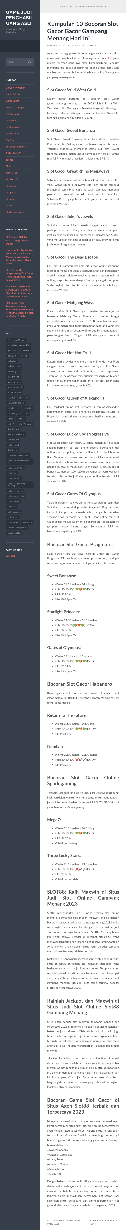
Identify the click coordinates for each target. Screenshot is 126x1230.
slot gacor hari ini (15, 491)
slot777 (21, 418)
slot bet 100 (12, 179)
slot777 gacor (25, 424)
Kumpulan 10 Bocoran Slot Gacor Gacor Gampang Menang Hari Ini (82, 31)
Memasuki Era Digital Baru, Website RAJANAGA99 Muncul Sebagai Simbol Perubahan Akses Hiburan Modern (20, 257)
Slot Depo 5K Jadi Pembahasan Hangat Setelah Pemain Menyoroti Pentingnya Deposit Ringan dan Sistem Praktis (19, 309)
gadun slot (25, 350)
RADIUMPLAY (13, 153)
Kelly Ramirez (77, 45)
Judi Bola (10, 555)
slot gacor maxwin (16, 496)
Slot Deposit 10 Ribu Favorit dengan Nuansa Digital (17, 240)
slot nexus (11, 199)
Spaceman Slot (14, 533)
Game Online (12, 100)
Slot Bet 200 (13, 439)
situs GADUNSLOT (16, 403)
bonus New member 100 (19, 345)
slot (26, 413)
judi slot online (14, 366)
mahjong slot (13, 376)
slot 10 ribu (12, 172)
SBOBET (11, 397)
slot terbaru (13, 517)
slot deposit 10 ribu (16, 468)
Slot (8, 166)
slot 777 (11, 424)
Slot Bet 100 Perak (16, 434)
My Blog (10, 140)
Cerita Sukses (13, 94)
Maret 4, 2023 (55, 45)
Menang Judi (12, 133)
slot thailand (13, 522)
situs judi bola (14, 408)
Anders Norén (109, 1220)
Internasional (13, 113)
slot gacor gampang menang (16, 484)
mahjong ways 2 (15, 387)
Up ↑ (93, 1224)
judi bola (23, 356)
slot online (12, 506)
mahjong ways (13, 127)
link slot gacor (14, 371)
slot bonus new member (18, 455)
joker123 (12, 356)
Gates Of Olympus (15, 107)
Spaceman (27, 522)
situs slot (28, 408)
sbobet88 (23, 397)
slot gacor (11, 192)
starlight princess (15, 212)
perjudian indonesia (16, 146)
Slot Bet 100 (13, 429)
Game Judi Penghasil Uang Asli (19, 18)
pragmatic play (14, 392)
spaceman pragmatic (17, 527)
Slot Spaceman (14, 512)
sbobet (9, 159)
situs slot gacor (14, 413)
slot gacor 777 (14, 478)
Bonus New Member (16, 87)
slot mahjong (13, 501)
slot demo (11, 186)
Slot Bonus (12, 450)
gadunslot (12, 350)
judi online (11, 120)
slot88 (9, 205)
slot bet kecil (13, 445)
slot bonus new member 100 (18, 461)
